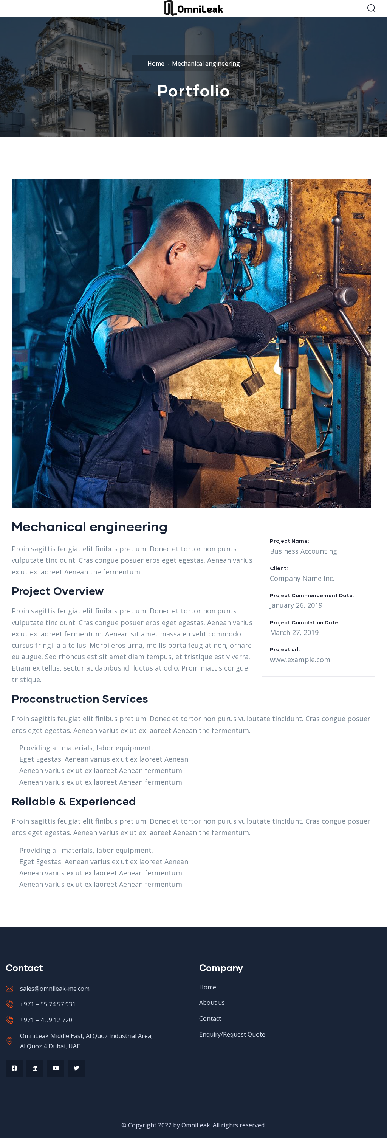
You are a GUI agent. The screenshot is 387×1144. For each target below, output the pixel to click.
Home (155, 63)
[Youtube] (55, 1068)
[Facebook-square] (14, 1068)
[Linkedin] (34, 1068)
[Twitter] (76, 1068)
